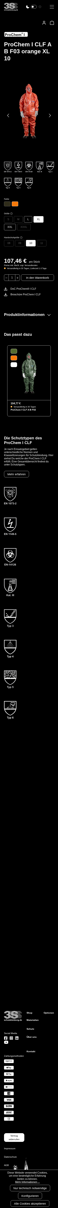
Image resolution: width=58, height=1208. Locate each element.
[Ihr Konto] (44, 22)
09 (19, 243)
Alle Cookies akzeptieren (30, 1203)
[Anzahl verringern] (6, 277)
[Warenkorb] (51, 22)
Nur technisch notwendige (30, 1188)
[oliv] (7, 203)
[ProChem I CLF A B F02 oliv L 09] (29, 373)
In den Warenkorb (37, 277)
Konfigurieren (30, 1196)
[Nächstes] (50, 115)
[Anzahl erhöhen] (17, 277)
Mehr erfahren (16, 474)
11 (41, 243)
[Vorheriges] (8, 115)
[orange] (15, 203)
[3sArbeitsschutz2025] (11, 9)
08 (8, 243)
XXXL (23, 227)
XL (38, 219)
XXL (9, 227)
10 (30, 243)
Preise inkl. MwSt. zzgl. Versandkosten (21, 265)
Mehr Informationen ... (27, 1182)
